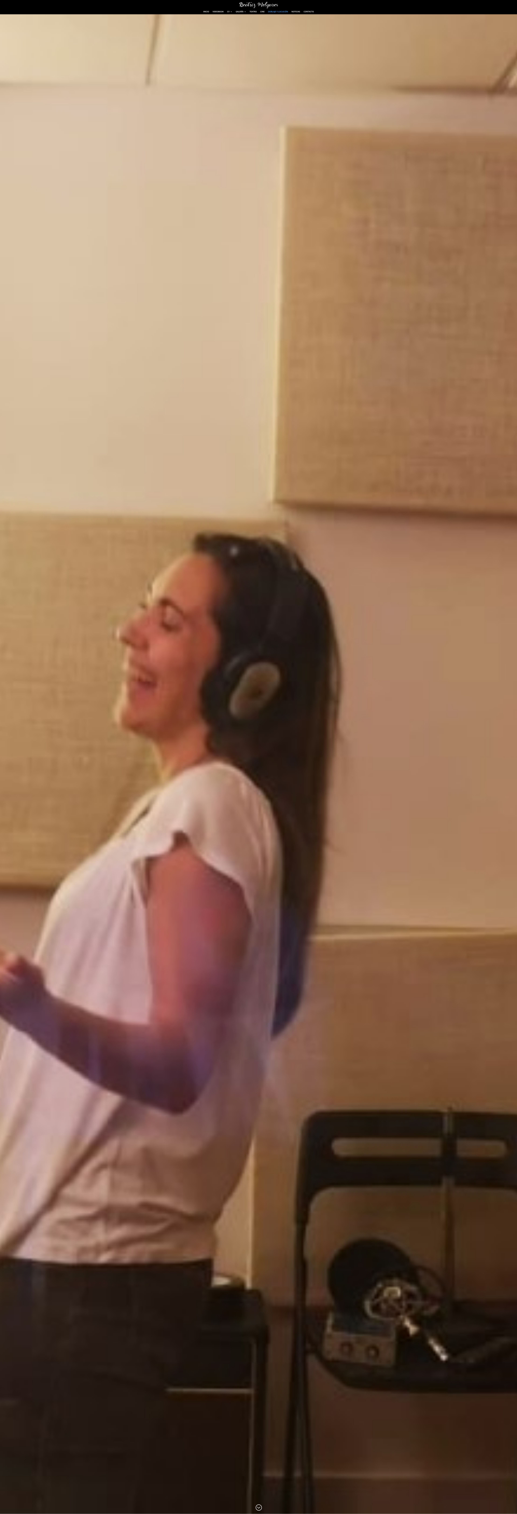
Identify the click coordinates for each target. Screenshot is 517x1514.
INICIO (206, 12)
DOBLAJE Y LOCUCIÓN (278, 12)
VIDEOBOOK (218, 12)
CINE (262, 12)
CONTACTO (309, 12)
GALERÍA (239, 12)
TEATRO (253, 12)
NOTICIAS (295, 12)
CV (228, 12)
